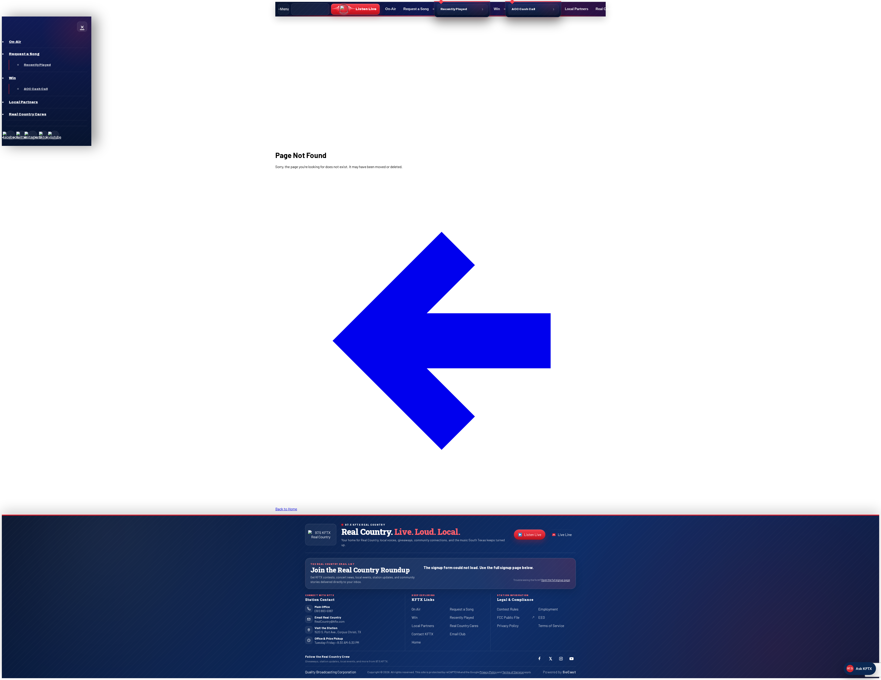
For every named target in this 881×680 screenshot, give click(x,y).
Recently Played (453, 9)
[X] (21, 135)
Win (497, 9)
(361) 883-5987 (324, 611)
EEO (541, 617)
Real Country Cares (611, 9)
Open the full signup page (555, 579)
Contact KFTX (422, 634)
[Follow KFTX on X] (550, 658)
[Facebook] (10, 135)
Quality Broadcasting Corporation (330, 672)
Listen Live (534, 535)
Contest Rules (508, 609)
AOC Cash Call (523, 9)
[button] (355, 9)
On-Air (390, 9)
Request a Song (416, 9)
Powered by (559, 672)
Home (416, 642)
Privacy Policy (508, 625)
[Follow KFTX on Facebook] (539, 658)
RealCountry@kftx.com (330, 621)
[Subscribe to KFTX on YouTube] (571, 658)
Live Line (565, 534)
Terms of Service (551, 625)
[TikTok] (43, 135)
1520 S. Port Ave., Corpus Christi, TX (338, 632)
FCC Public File (512, 618)
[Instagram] (32, 135)
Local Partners (576, 9)
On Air (416, 609)
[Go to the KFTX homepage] (320, 534)
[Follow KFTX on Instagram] (561, 658)
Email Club (458, 634)
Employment (548, 609)
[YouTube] (54, 135)
